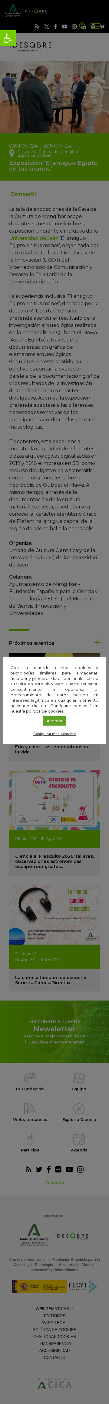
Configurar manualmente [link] (54, 734)
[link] (8, 38)
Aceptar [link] (55, 720)
